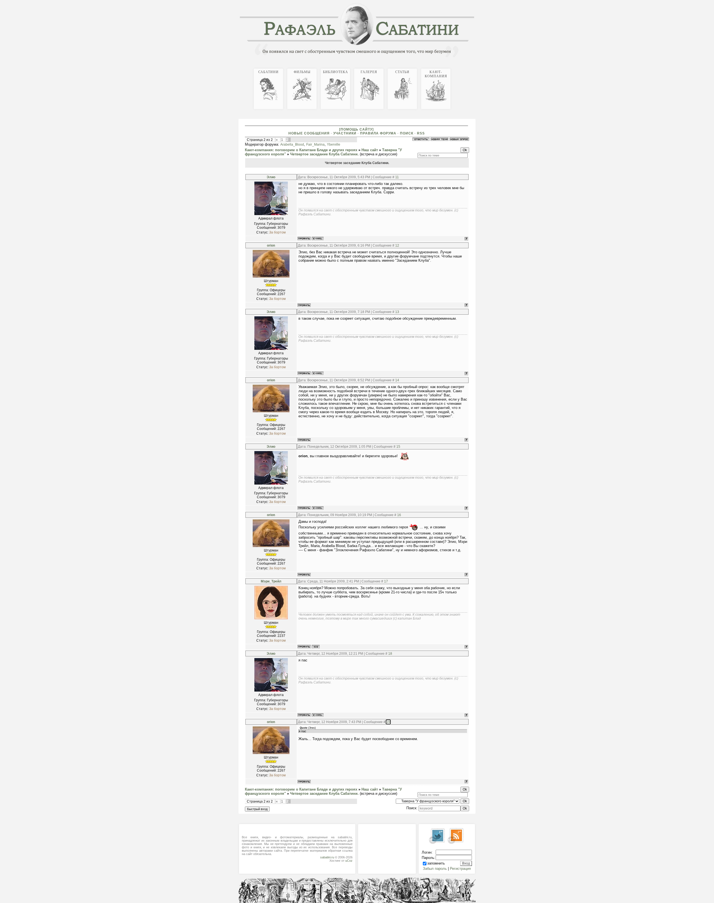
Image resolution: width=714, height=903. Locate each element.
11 (397, 177)
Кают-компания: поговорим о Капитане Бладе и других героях (301, 150)
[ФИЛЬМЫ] (465, 67)
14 (397, 380)
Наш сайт (369, 150)
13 (397, 312)
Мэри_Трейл (271, 581)
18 (390, 654)
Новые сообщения (309, 133)
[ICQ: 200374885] (316, 646)
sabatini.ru (327, 857)
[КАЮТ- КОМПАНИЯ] (474, 67)
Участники (344, 133)
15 (398, 447)
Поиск (406, 133)
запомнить (436, 863)
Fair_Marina (315, 144)
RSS (421, 133)
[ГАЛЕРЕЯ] (470, 67)
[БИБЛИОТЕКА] (467, 67)
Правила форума (378, 133)
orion (271, 245)
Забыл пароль (435, 868)
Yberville (333, 144)
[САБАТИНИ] (463, 67)
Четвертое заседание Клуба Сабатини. (324, 154)
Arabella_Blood (292, 144)
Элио (271, 177)
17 (386, 581)
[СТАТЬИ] (472, 67)
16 (399, 515)
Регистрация (460, 868)
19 (388, 722)
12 (397, 245)
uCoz (349, 860)
